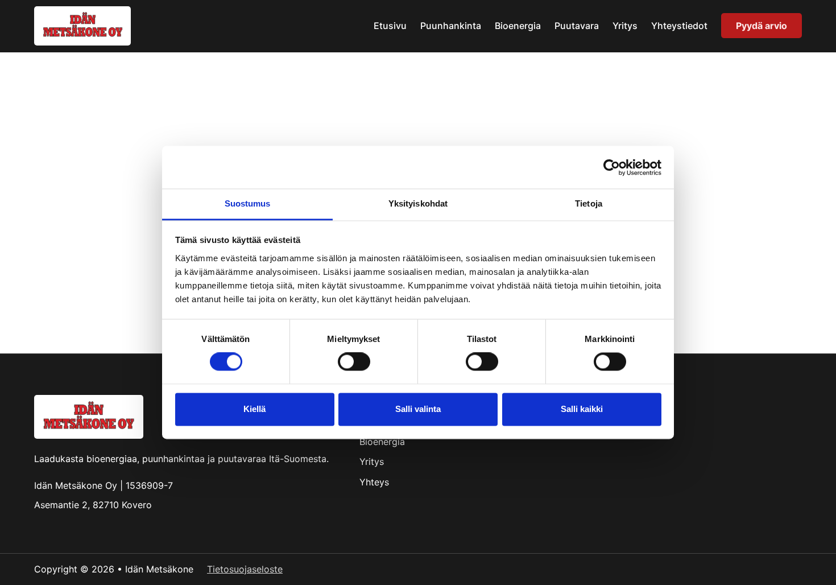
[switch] (354, 362)
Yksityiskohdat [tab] (418, 203)
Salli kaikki (582, 409)
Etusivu (390, 25)
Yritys (625, 25)
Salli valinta (418, 409)
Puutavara (576, 25)
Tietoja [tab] (588, 203)
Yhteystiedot (679, 25)
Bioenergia (518, 25)
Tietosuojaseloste (245, 569)
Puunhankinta (450, 25)
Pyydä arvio (761, 25)
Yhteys (374, 482)
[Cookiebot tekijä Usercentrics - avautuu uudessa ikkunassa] (611, 167)
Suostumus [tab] (248, 203)
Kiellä (254, 409)
